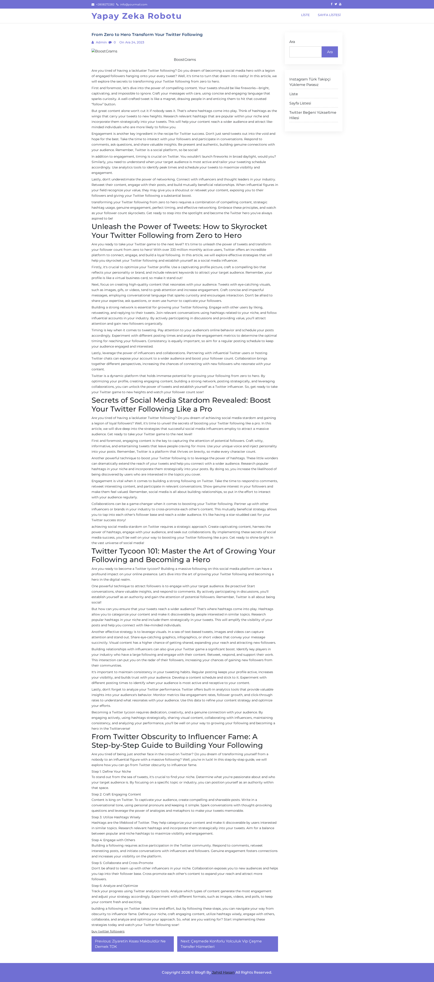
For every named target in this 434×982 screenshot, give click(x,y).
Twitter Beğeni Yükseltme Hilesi (312, 115)
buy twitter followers (108, 931)
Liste (293, 94)
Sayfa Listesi (300, 103)
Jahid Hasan (223, 972)
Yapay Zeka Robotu (137, 16)
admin (101, 42)
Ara (292, 42)
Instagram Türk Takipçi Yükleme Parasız (309, 82)
